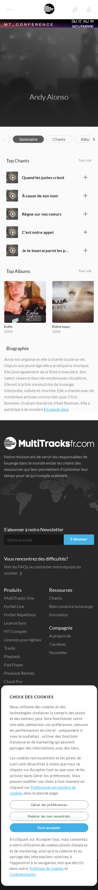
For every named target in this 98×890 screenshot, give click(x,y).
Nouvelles (58, 652)
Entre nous (61, 326)
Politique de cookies (47, 868)
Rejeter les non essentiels (49, 816)
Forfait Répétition (20, 614)
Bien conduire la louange (71, 606)
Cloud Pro (13, 681)
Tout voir (85, 160)
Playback (12, 656)
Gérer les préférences (49, 804)
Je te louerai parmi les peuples (45, 250)
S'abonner (79, 539)
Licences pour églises (22, 639)
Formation (58, 614)
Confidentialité (23, 874)
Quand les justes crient (43, 177)
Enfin (8, 326)
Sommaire (28, 139)
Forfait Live (14, 606)
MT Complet (15, 631)
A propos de (60, 635)
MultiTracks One (19, 597)
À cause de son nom (40, 195)
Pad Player (13, 664)
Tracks (9, 647)
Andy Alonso (49, 96)
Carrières (57, 644)
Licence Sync (15, 622)
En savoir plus (56, 409)
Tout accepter (49, 827)
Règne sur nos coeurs (41, 213)
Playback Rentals (19, 672)
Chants (59, 139)
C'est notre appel (38, 232)
